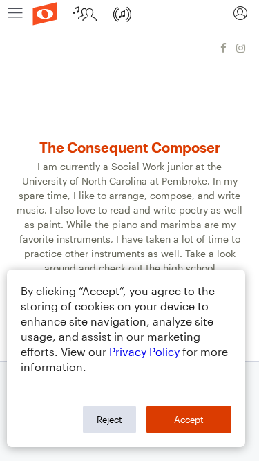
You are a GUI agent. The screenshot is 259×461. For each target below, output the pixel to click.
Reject (109, 419)
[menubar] (129, 14)
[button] (240, 14)
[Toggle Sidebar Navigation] (15, 14)
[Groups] (86, 14)
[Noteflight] (45, 14)
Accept (189, 419)
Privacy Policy (144, 351)
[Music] (123, 14)
